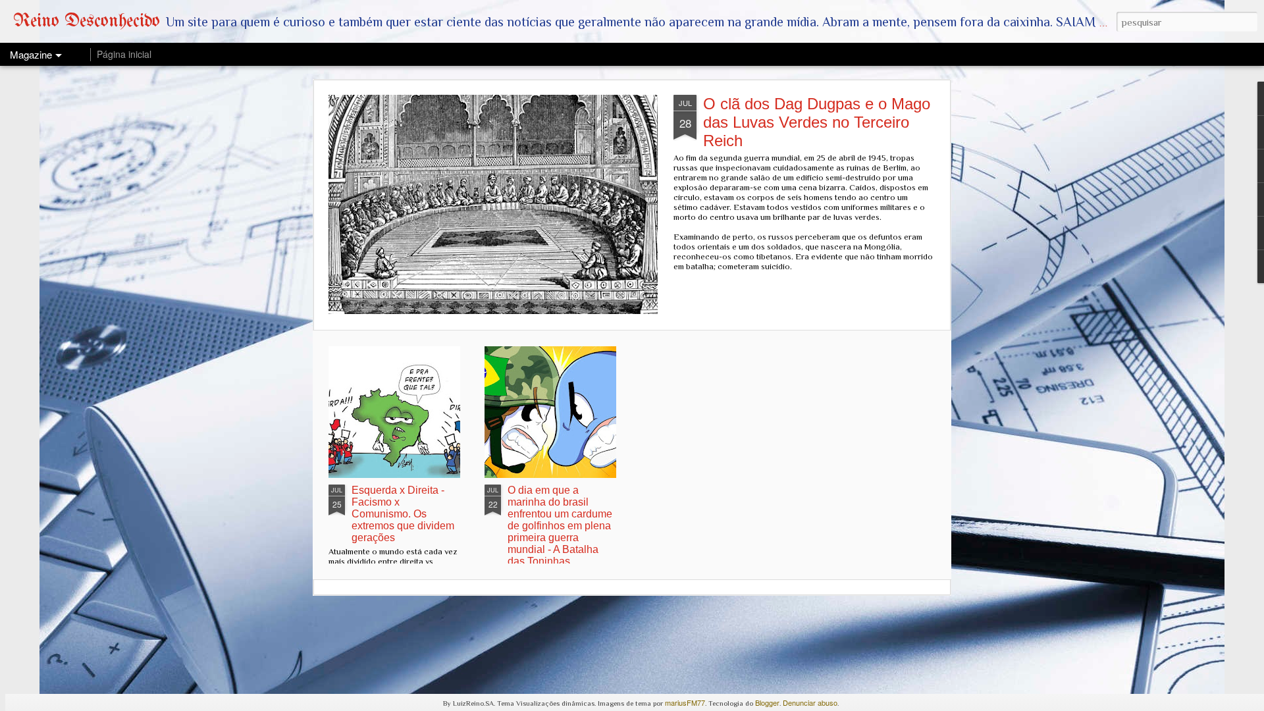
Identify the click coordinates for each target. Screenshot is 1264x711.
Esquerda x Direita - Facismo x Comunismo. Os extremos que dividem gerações (403, 514)
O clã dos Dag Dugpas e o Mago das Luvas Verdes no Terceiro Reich (816, 122)
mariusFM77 (685, 702)
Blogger (767, 702)
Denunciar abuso (810, 702)
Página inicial (124, 54)
